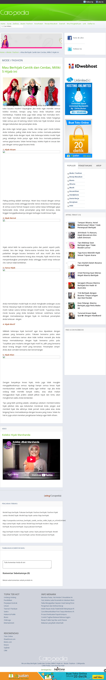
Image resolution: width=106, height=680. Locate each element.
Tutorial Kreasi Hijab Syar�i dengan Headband (89, 314)
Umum (6, 606)
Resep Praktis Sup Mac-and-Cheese (54, 620)
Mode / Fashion (27, 23)
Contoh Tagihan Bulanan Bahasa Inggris (55, 617)
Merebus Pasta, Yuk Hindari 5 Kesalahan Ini (57, 597)
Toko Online (8, 636)
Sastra (6, 611)
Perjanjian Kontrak (10, 603)
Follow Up (89, 2)
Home (3, 23)
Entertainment (9, 623)
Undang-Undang (10, 597)
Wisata (72, 184)
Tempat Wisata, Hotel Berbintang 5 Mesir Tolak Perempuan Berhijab (89, 225)
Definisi (16, 23)
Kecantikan (74, 191)
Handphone (74, 195)
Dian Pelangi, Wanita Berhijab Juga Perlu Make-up (89, 305)
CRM (5, 650)
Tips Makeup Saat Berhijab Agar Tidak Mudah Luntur (87, 245)
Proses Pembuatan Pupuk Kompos (54, 614)
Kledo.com (8, 642)
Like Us (100, 2)
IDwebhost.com (9, 639)
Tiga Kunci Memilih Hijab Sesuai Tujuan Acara (89, 254)
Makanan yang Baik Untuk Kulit (52, 623)
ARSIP (98, 165)
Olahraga (7, 620)
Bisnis (71, 180)
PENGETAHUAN (85, 165)
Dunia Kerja (74, 198)
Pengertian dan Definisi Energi (52, 606)
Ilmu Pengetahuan (74, 23)
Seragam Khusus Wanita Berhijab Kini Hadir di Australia (89, 285)
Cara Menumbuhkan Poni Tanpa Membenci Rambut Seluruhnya (64, 611)
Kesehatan (38, 23)
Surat (9, 23)
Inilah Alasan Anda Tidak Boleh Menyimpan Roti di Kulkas (62, 609)
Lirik (84, 23)
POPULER (71, 165)
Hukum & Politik (9, 614)
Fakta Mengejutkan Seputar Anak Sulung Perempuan (60, 603)
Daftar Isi (91, 23)
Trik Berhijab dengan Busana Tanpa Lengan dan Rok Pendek (88, 295)
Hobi (71, 206)
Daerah (62, 23)
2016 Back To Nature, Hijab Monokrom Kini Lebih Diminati (87, 235)
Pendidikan (8, 600)
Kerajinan (73, 202)
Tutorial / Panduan (10, 609)
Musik (71, 188)
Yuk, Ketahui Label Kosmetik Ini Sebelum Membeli (59, 600)
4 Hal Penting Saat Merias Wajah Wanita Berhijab (89, 274)
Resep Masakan (51, 23)
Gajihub (7, 648)
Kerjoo (6, 645)
